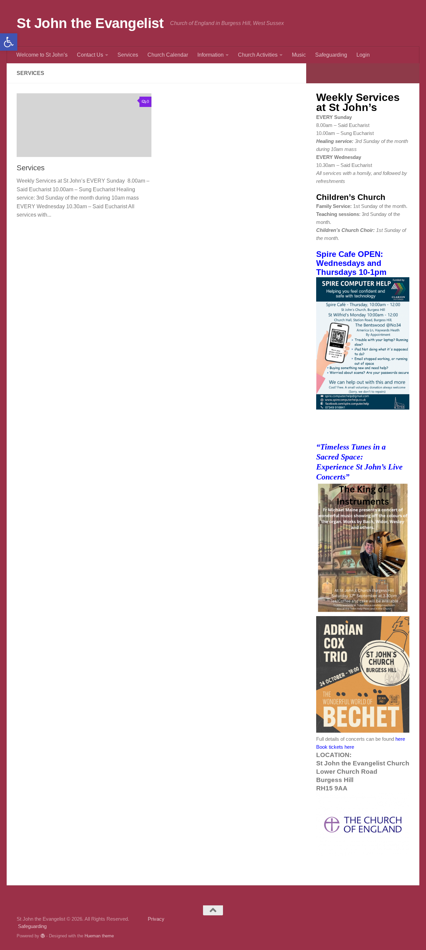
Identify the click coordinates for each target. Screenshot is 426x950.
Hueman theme (99, 935)
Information (210, 55)
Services (127, 55)
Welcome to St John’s (42, 55)
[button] (8, 42)
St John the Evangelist (90, 23)
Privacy (146, 919)
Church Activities (258, 55)
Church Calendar (167, 55)
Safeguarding (331, 55)
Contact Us (90, 55)
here (400, 739)
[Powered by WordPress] (43, 936)
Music (299, 55)
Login (363, 55)
